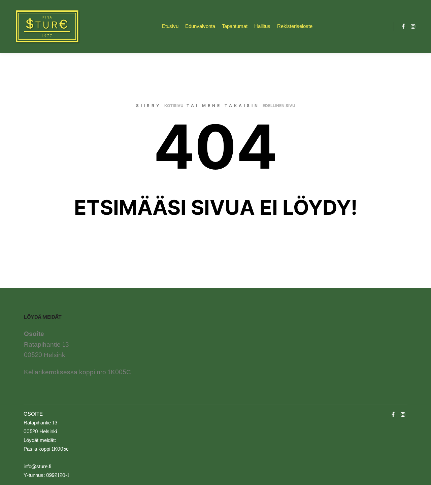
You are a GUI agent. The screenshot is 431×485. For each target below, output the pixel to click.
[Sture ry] (47, 26)
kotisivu (174, 105)
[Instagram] (413, 26)
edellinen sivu (279, 105)
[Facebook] (403, 26)
